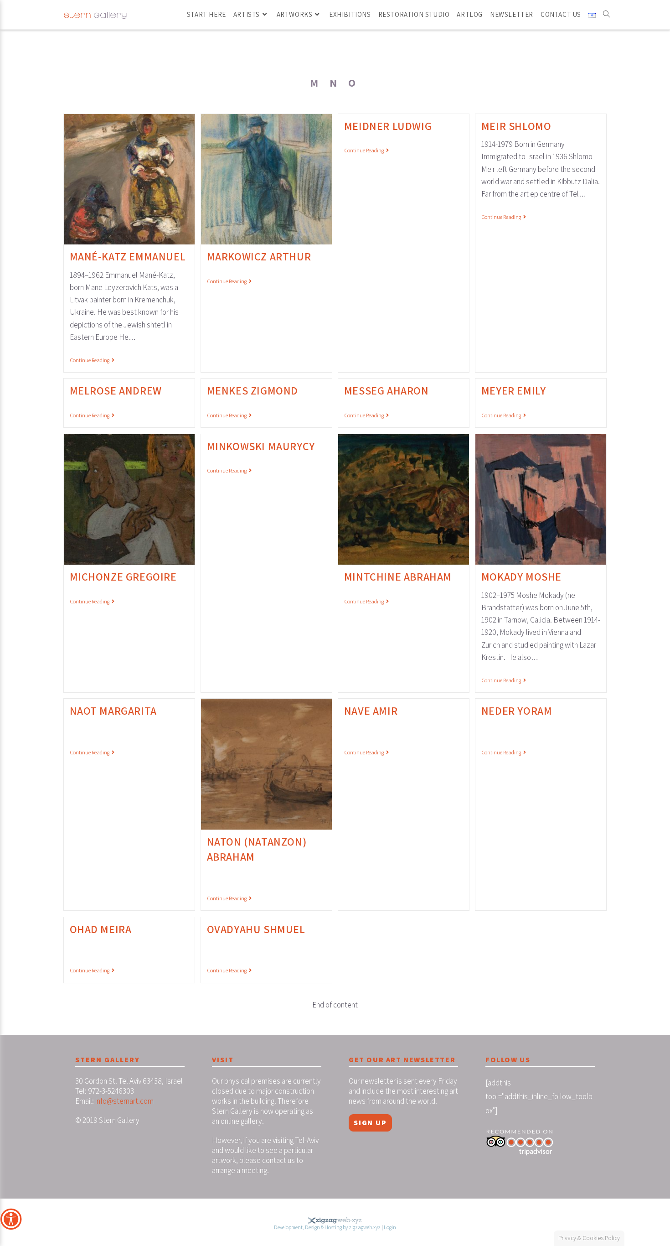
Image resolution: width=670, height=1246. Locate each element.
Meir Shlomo (516, 126)
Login (390, 1227)
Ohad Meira (101, 929)
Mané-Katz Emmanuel (128, 256)
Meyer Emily (513, 390)
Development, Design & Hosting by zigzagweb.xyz (327, 1227)
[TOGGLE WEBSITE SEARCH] (606, 14)
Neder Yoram (516, 710)
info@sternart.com (124, 1101)
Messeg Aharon (386, 390)
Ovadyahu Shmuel (256, 929)
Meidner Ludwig (388, 126)
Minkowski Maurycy (261, 446)
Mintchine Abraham (398, 576)
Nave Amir (370, 710)
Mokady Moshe (521, 576)
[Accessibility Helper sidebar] (11, 1219)
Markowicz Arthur (259, 256)
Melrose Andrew (116, 390)
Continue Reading (92, 360)
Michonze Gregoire (123, 576)
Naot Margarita (113, 710)
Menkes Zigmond (252, 390)
